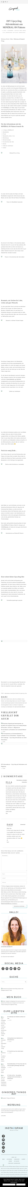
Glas (4, 32)
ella (9, 782)
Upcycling (15, 32)
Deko (21, 30)
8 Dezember (10, 30)
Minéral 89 (17, 693)
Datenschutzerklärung (6, 903)
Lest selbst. (3, 1115)
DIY (15, 1157)
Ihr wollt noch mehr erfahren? (19, 706)
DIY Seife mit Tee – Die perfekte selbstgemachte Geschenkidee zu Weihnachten (14, 1077)
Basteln (17, 30)
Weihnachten (22, 32)
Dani (5, 30)
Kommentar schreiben (22, 780)
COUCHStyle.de (4, 527)
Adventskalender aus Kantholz (13, 379)
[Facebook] (1, 2)
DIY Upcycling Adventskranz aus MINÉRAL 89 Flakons (14, 24)
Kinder (10, 1161)
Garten (23, 1159)
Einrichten (16, 1159)
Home (13, 1157)
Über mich (10, 1163)
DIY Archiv (16, 1161)
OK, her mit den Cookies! (9, 1184)
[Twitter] (7, 2)
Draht (24, 30)
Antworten (24, 782)
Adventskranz (7, 693)
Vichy (11, 39)
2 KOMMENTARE (12, 776)
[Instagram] (3, 2)
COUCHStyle (6, 107)
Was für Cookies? (21, 1184)
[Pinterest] (5, 2)
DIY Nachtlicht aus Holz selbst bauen (15, 1051)
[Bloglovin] (19, 970)
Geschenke (9, 1159)
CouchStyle (12, 693)
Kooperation (9, 32)
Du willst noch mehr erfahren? (7, 956)
